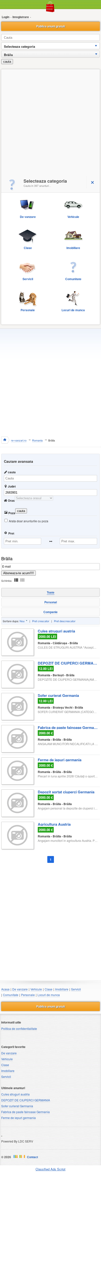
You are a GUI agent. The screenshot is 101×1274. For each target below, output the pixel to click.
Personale (28, 995)
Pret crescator (40, 621)
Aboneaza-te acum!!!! (18, 573)
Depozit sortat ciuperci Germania (66, 791)
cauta (7, 61)
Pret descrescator (65, 621)
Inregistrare (21, 17)
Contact (32, 1157)
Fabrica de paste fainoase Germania (68, 727)
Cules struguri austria (56, 630)
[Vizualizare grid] (22, 580)
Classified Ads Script (50, 1169)
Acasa (5, 989)
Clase (48, 989)
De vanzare (20, 989)
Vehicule (36, 989)
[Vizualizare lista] (16, 580)
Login (5, 17)
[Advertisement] (50, 122)
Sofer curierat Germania (58, 695)
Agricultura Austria (54, 824)
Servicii (76, 989)
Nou (22, 621)
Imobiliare (61, 989)
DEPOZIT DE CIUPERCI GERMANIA (68, 662)
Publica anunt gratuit (50, 26)
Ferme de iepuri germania (59, 759)
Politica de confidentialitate (19, 1028)
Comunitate (10, 995)
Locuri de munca (49, 995)
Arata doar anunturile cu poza (28, 521)
